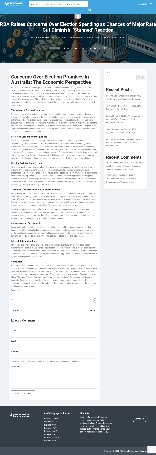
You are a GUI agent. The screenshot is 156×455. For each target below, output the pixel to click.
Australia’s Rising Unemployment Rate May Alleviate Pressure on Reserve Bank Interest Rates (124, 142)
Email (13, 341)
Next (92, 310)
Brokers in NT (50, 434)
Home (33, 37)
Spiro (108, 162)
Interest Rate (43, 37)
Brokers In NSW (51, 418)
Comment (15, 367)
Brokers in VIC (50, 425)
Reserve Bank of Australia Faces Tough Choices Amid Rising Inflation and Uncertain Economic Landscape (125, 166)
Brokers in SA (50, 441)
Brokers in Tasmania (52, 437)
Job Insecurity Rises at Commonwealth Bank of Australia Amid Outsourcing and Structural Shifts (122, 178)
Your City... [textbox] (76, 4)
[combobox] (76, 4)
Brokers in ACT (50, 422)
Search (109, 72)
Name (13, 330)
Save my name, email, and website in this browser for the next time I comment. (46, 362)
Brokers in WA (50, 428)
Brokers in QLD (50, 431)
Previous (18, 310)
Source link (15, 290)
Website (14, 351)
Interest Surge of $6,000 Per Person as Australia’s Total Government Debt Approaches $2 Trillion (123, 119)
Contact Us (139, 419)
